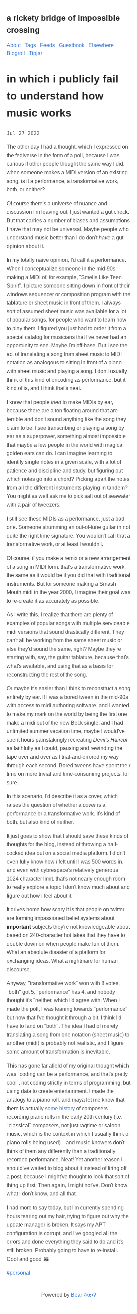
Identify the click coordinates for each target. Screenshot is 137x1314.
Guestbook (71, 45)
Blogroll (16, 53)
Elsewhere (101, 45)
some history (60, 1108)
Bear (83, 1295)
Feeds (47, 45)
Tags (30, 45)
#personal (18, 1273)
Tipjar (35, 53)
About (14, 45)
